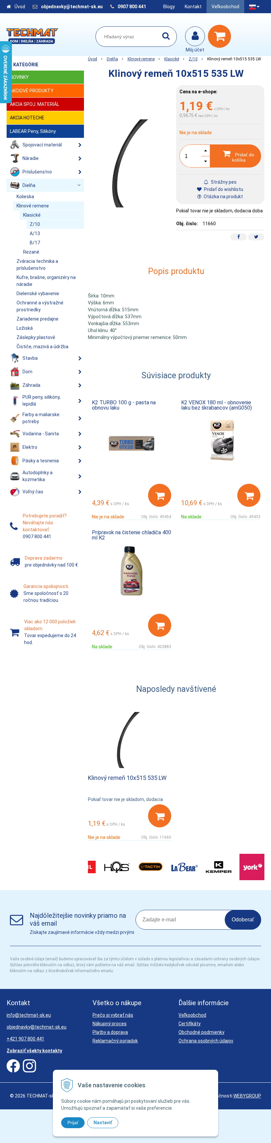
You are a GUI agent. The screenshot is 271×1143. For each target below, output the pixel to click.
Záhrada (31, 385)
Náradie (30, 158)
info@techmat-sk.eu (29, 1015)
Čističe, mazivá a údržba (42, 346)
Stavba (30, 358)
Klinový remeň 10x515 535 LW (127, 777)
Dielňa (112, 59)
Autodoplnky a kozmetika (37, 476)
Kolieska (25, 196)
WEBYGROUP (247, 1095)
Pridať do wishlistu (223, 189)
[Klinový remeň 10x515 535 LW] (132, 163)
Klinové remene (141, 59)
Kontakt (193, 6)
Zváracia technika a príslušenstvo (37, 265)
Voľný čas (32, 491)
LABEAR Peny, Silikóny (33, 131)
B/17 (35, 242)
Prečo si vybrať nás (113, 1015)
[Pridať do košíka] (159, 495)
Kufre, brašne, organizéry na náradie (46, 281)
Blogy (169, 6)
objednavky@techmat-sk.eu (72, 6)
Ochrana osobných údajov (205, 1040)
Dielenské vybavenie (38, 293)
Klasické (171, 59)
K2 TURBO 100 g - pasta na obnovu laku (124, 405)
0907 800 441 (132, 6)
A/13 (35, 233)
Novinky (19, 77)
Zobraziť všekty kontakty (34, 1050)
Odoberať (243, 919)
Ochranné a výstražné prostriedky (40, 306)
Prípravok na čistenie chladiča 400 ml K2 (131, 535)
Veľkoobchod (225, 6)
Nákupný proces (110, 1023)
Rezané (31, 252)
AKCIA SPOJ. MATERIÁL (34, 104)
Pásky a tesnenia (40, 460)
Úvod (20, 6)
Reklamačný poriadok (115, 1040)
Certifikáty (189, 1023)
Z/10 (193, 59)
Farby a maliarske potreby (40, 418)
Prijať (72, 1122)
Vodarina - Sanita (40, 433)
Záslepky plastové (36, 337)
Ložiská (25, 328)
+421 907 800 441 (25, 1038)
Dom (27, 371)
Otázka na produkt (223, 196)
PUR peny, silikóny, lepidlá (41, 400)
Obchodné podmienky (201, 1032)
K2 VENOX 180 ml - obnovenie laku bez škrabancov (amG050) (216, 405)
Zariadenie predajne (37, 319)
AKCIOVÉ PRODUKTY (32, 90)
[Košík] (221, 36)
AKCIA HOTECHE (27, 117)
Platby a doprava (110, 1032)
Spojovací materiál (42, 144)
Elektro (29, 447)
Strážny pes (223, 182)
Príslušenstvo (37, 171)
